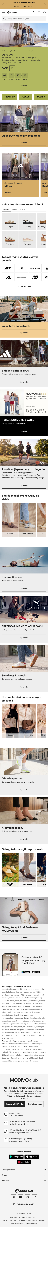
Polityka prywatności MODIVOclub (31, 1220)
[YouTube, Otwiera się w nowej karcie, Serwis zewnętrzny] (20, 1197)
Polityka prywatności (9, 1220)
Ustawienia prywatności (27, 1217)
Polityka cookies (17, 1223)
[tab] (6, 209)
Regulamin (13, 1217)
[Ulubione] (39, 12)
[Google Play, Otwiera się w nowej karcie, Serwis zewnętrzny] (16, 1157)
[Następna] (45, 4)
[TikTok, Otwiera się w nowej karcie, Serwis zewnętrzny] (34, 1197)
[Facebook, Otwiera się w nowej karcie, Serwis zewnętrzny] (27, 1197)
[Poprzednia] (3, 4)
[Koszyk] (44, 12)
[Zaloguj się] (33, 12)
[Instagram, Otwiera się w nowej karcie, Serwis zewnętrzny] (13, 1197)
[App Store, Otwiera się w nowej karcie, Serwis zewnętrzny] (31, 1157)
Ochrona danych (31, 1223)
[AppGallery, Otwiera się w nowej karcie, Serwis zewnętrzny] (24, 1162)
